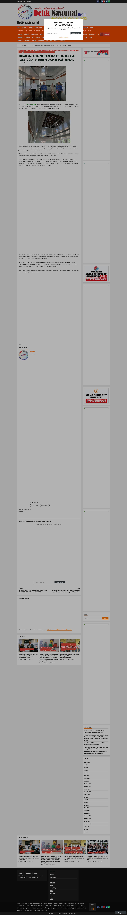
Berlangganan (76, 33)
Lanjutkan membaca (63, 37)
